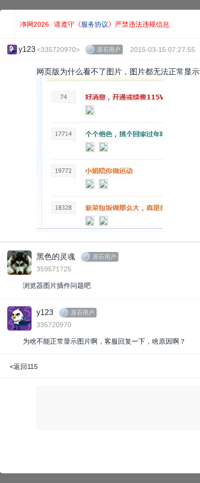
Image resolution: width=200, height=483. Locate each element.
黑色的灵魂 (55, 256)
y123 (44, 312)
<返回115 (24, 366)
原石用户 (108, 49)
